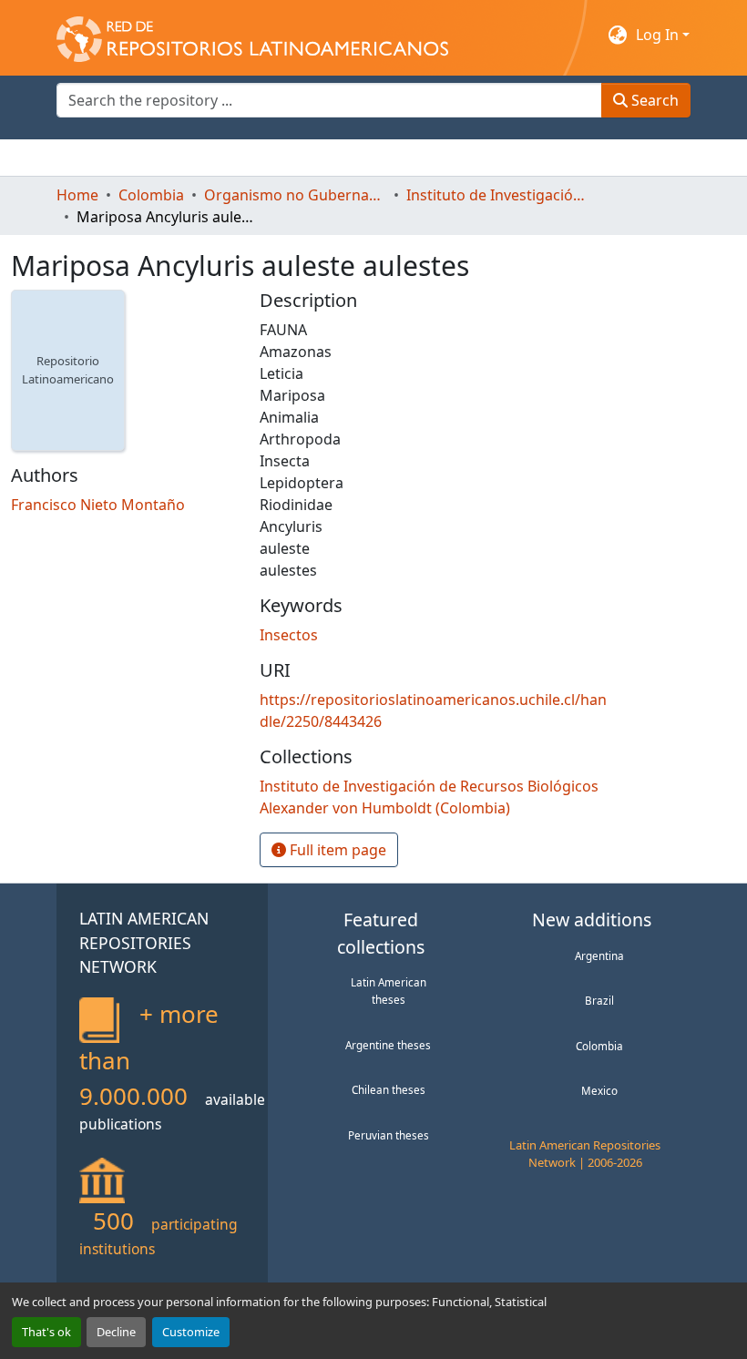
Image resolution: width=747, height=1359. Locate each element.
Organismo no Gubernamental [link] (295, 195)
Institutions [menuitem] (280, 158)
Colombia (599, 1045)
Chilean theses (388, 1089)
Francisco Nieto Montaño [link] (98, 505)
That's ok (46, 1331)
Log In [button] (659, 35)
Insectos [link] (289, 635)
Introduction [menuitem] (100, 158)
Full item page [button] (336, 850)
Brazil (599, 1000)
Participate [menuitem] (371, 158)
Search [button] (653, 100)
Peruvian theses (388, 1135)
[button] (252, 34)
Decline (116, 1331)
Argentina (599, 955)
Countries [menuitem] (192, 158)
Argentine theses (388, 1044)
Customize (191, 1331)
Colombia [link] (151, 195)
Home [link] (77, 195)
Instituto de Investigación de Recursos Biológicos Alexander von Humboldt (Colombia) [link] (497, 195)
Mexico (599, 1090)
